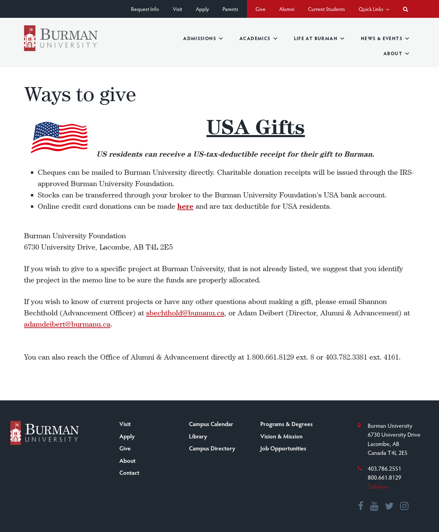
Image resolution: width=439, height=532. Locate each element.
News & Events (381, 38)
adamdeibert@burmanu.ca (67, 324)
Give (260, 8)
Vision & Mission (281, 436)
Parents (230, 8)
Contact (129, 472)
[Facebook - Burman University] (361, 506)
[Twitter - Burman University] (389, 506)
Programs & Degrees (286, 424)
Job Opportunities (283, 448)
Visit (177, 8)
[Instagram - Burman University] (404, 506)
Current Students (326, 8)
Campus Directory (212, 448)
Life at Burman (315, 38)
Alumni (286, 8)
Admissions (199, 38)
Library (198, 436)
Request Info (145, 8)
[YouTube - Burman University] (374, 506)
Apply (202, 8)
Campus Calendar (211, 424)
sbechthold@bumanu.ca (185, 313)
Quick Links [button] (371, 8)
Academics (255, 38)
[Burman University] (61, 38)
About (392, 53)
